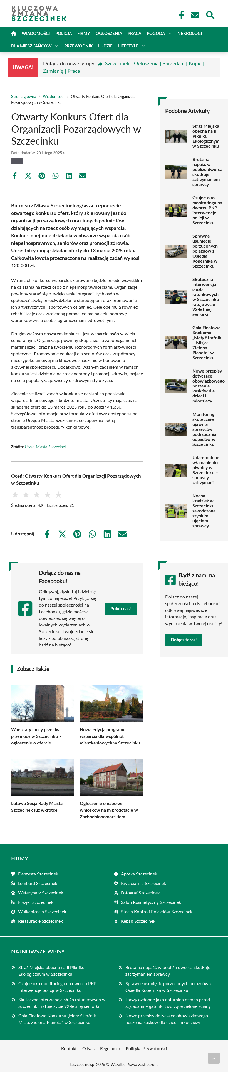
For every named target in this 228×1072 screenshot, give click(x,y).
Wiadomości (36, 34)
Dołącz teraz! (184, 640)
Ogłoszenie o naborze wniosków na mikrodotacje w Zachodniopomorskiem (109, 810)
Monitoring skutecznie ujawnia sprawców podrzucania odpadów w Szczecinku (204, 429)
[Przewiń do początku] (214, 1058)
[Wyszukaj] (210, 14)
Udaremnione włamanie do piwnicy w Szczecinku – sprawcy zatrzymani (205, 470)
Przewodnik (78, 46)
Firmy (83, 34)
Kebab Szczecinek (138, 921)
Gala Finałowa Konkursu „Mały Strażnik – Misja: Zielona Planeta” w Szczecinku (206, 343)
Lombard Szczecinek (37, 883)
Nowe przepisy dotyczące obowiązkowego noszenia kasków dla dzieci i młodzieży (208, 386)
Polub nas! (120, 609)
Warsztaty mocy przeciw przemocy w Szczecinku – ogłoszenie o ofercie (36, 736)
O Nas (88, 1048)
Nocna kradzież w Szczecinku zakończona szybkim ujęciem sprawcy (203, 511)
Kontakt (69, 1048)
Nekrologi (189, 34)
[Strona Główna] (13, 33)
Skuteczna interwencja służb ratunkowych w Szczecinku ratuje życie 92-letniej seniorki (205, 297)
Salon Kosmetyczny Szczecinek (151, 902)
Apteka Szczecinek (139, 874)
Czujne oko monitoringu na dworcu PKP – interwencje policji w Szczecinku (207, 210)
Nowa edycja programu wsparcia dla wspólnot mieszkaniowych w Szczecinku (110, 736)
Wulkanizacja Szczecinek (42, 912)
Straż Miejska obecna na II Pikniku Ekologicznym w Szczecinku (205, 136)
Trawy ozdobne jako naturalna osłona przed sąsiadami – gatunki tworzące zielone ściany (168, 1003)
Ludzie (105, 46)
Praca (134, 34)
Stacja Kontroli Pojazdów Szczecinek (156, 912)
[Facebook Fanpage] (180, 15)
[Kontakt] (195, 15)
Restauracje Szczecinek (40, 921)
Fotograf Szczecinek (140, 893)
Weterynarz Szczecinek (40, 893)
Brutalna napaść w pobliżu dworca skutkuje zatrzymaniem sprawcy (207, 172)
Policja (63, 34)
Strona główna (23, 97)
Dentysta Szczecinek (38, 874)
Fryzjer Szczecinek (35, 902)
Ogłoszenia (109, 34)
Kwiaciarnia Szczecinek (143, 883)
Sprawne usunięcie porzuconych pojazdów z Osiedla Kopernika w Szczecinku (205, 251)
